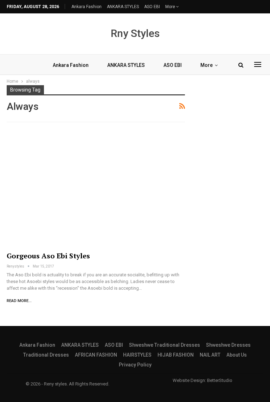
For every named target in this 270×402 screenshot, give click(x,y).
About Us (236, 355)
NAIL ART (210, 355)
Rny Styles (135, 33)
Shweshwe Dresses (228, 345)
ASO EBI (152, 6)
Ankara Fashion (86, 6)
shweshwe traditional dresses (164, 345)
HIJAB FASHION (176, 355)
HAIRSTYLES (137, 355)
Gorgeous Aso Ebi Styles (48, 255)
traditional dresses (46, 355)
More (170, 6)
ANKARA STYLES (123, 6)
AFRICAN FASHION (96, 355)
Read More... (19, 301)
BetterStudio (219, 380)
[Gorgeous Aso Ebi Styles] (96, 188)
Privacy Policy (135, 365)
